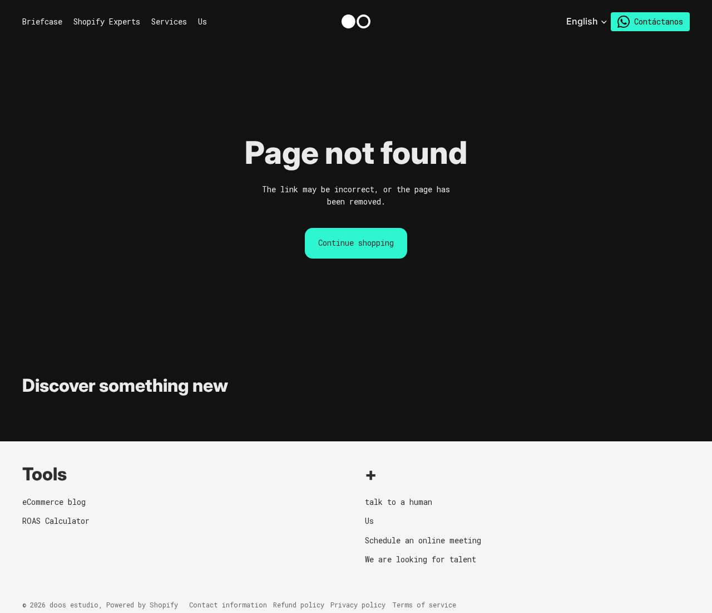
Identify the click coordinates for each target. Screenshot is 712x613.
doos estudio (74, 604)
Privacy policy (357, 604)
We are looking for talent (420, 559)
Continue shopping (356, 242)
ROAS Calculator (56, 520)
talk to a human (398, 502)
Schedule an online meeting (423, 540)
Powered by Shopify (142, 604)
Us (369, 520)
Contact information (228, 604)
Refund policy (298, 604)
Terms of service (424, 604)
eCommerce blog (54, 502)
